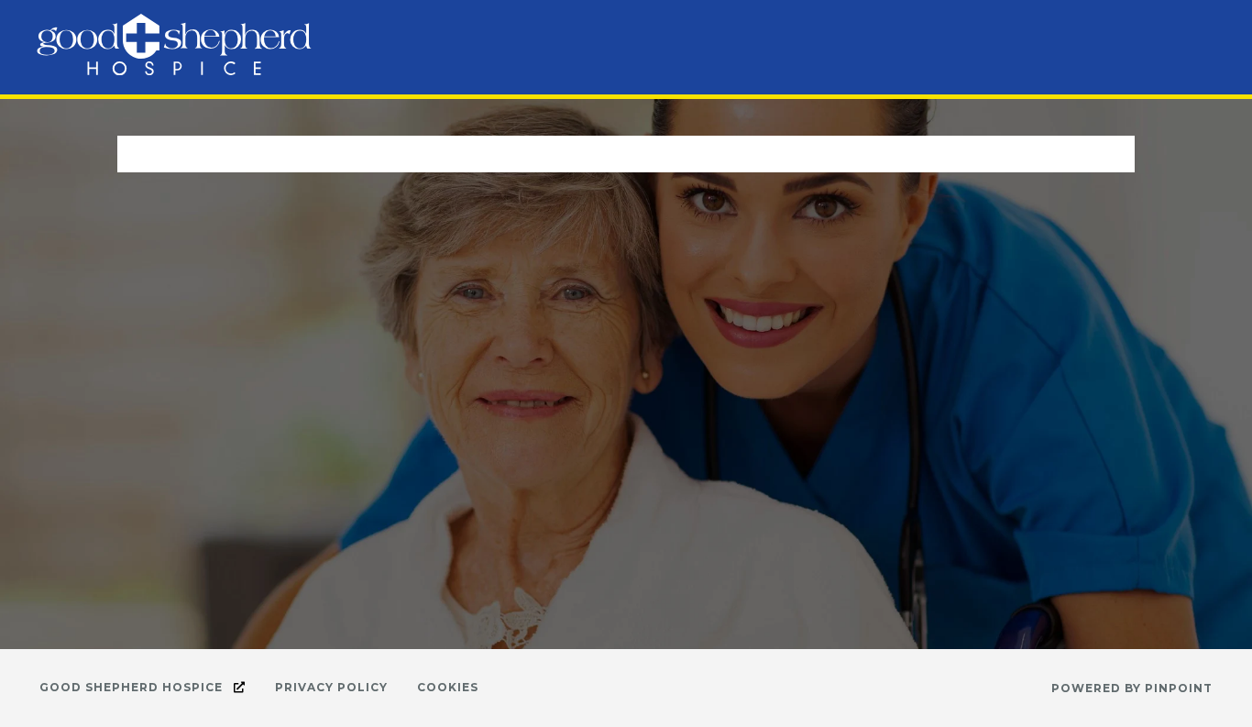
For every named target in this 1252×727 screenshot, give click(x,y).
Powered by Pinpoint (1132, 688)
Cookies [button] (447, 687)
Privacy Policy (331, 687)
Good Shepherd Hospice (132, 687)
